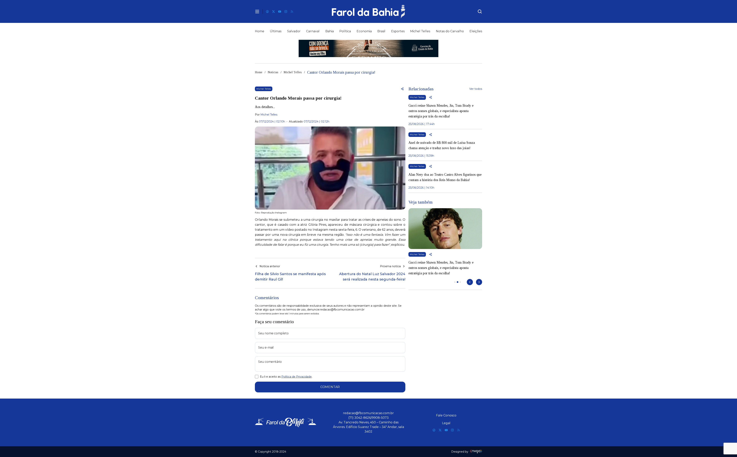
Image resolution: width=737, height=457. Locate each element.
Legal (446, 423)
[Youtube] (279, 11)
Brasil (381, 31)
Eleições (475, 31)
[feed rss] (291, 11)
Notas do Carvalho (450, 31)
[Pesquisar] (480, 11)
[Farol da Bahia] (368, 11)
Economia (364, 31)
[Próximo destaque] (479, 282)
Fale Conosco (446, 415)
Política (345, 31)
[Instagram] (285, 11)
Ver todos (475, 89)
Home (259, 31)
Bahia (329, 31)
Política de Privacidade (296, 376)
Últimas (275, 31)
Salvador (294, 31)
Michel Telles (420, 31)
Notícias (273, 72)
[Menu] (257, 11)
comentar (330, 387)
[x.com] (273, 11)
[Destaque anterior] (470, 282)
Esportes (398, 31)
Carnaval (313, 31)
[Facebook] (267, 11)
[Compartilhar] (402, 89)
